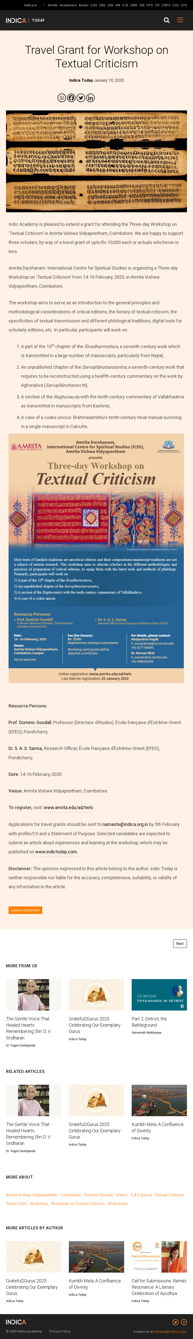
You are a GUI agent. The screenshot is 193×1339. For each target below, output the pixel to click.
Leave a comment (25, 910)
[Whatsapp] (62, 98)
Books (83, 5)
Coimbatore (71, 1195)
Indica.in (30, 5)
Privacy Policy (59, 1331)
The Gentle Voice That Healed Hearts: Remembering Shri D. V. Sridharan (28, 1028)
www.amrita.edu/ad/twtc (68, 807)
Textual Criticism (169, 1195)
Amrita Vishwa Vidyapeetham (31, 1195)
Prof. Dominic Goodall (30, 722)
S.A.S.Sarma (141, 1195)
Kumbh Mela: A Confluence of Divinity (158, 1127)
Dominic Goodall (98, 1195)
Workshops (118, 1203)
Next (180, 944)
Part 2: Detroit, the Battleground (149, 1022)
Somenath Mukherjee (146, 1032)
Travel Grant (16, 1203)
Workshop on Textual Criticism (77, 1203)
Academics (68, 5)
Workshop (39, 1203)
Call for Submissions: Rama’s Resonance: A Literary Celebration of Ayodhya (159, 1287)
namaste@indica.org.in (125, 824)
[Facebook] (71, 98)
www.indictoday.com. (56, 851)
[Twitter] (81, 98)
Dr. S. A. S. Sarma (25, 748)
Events (53, 5)
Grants (121, 1195)
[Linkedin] (90, 98)
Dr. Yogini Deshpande (20, 1045)
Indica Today (77, 1039)
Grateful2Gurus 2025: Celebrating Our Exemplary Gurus (95, 1025)
